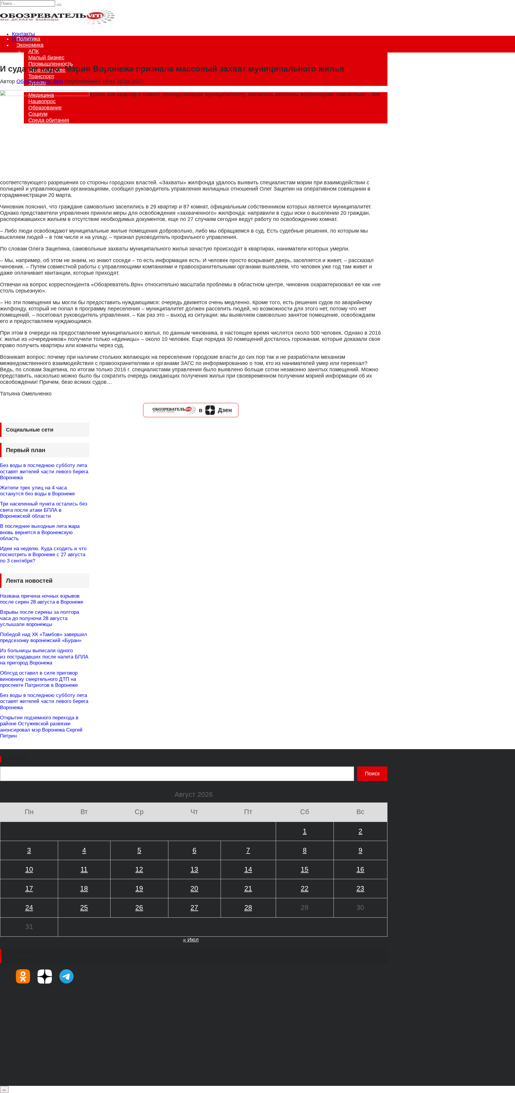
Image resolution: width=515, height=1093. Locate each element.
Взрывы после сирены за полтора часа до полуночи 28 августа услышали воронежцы (39, 618)
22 (304, 888)
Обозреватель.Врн (39, 81)
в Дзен (215, 410)
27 (194, 907)
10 (29, 869)
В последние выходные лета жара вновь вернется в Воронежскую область (40, 532)
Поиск (14, 759)
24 (29, 907)
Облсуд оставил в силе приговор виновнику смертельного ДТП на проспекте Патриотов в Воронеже (39, 679)
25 (84, 907)
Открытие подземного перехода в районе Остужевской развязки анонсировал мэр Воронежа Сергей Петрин (41, 727)
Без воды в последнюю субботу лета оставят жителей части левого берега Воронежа (44, 471)
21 (248, 888)
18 (84, 888)
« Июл (191, 940)
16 (360, 869)
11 (84, 869)
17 (29, 888)
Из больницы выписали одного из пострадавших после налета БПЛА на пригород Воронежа (44, 657)
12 (139, 869)
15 (304, 869)
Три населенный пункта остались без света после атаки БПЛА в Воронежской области (43, 510)
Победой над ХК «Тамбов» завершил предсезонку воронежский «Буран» (43, 637)
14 (248, 869)
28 (248, 907)
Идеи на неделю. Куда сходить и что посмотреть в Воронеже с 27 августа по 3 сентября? (43, 555)
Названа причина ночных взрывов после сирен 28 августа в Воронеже (41, 599)
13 (194, 869)
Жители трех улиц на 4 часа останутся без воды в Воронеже (37, 491)
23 (360, 888)
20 (194, 888)
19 (139, 888)
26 (139, 907)
